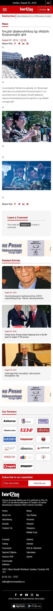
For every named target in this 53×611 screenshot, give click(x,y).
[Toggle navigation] (4, 9)
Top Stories (31, 515)
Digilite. (42, 599)
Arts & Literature (33, 548)
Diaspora (30, 528)
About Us (6, 515)
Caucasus (6, 548)
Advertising (7, 519)
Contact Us (7, 528)
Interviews (30, 552)
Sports (29, 556)
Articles (29, 543)
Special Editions (9, 552)
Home (4, 510)
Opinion (29, 539)
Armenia (30, 519)
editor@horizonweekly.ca (13, 581)
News (29, 510)
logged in (25, 224)
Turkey (5, 543)
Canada (5, 539)
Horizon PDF (8, 556)
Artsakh (30, 523)
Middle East (31, 532)
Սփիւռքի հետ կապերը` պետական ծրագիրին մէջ (22, 374)
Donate (43, 9)
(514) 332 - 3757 (10, 576)
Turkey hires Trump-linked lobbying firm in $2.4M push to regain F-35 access (26, 336)
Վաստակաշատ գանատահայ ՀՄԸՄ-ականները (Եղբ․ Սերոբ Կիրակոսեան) (24, 297)
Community (7, 561)
